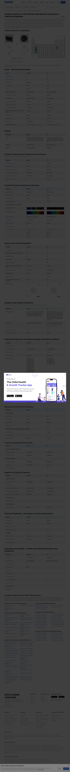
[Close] (65, 375)
